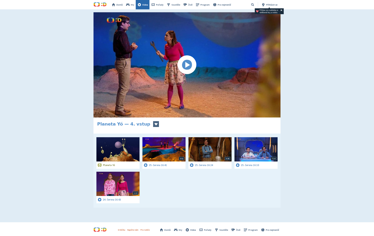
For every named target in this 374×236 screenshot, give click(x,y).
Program (205, 4)
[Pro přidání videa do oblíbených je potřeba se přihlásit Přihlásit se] (156, 124)
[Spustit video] (187, 64)
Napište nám (132, 230)
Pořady (159, 4)
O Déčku (121, 230)
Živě (190, 4)
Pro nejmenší (224, 4)
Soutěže (176, 4)
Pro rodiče (145, 230)
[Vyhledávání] (252, 4)
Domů (119, 4)
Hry (132, 4)
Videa (145, 4)
